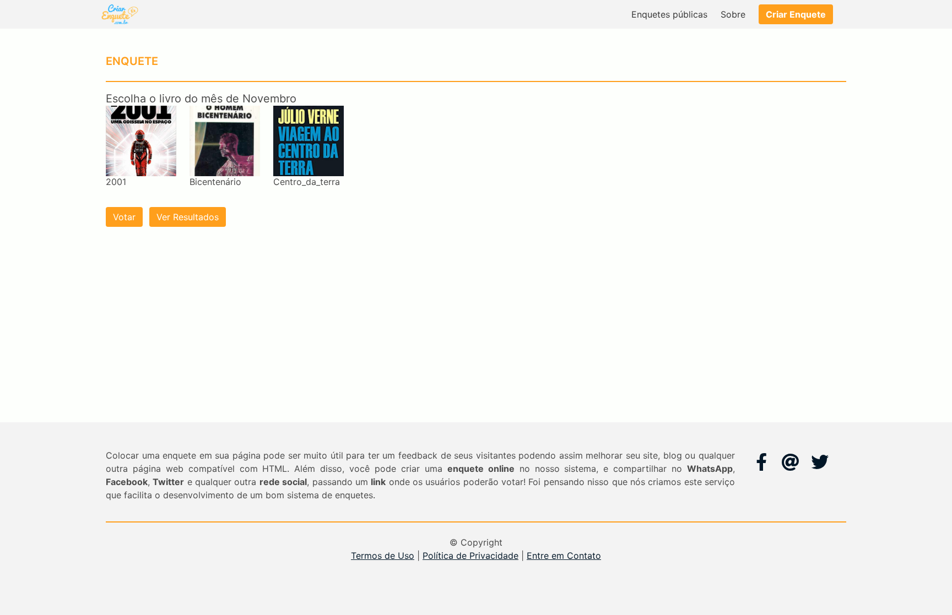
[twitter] (820, 462)
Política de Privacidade (470, 555)
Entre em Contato (564, 555)
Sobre (733, 14)
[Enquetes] (119, 14)
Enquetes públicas (669, 14)
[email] (790, 462)
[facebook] (761, 462)
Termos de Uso (382, 555)
